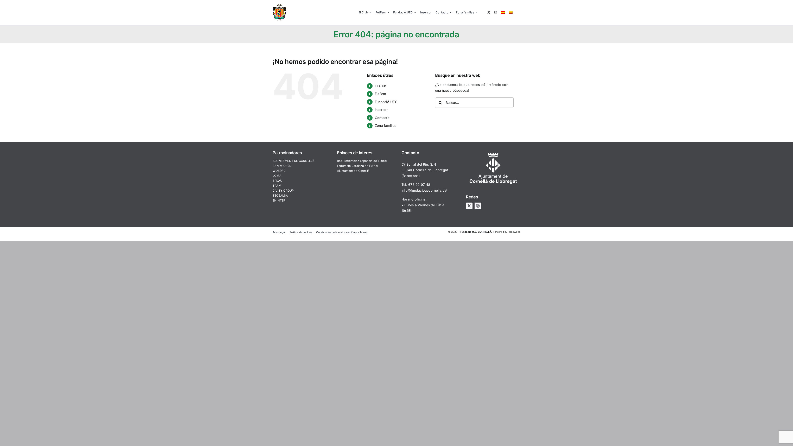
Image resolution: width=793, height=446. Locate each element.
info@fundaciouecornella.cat (424, 190)
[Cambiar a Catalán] (511, 12)
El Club (380, 86)
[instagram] (495, 12)
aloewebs (514, 231)
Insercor (381, 110)
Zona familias (385, 125)
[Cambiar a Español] (503, 12)
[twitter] (488, 12)
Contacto (382, 118)
